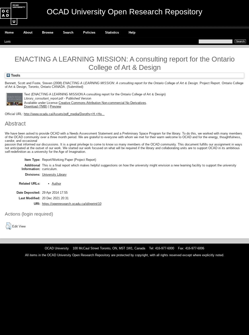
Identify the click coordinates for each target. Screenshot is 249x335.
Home (9, 32)
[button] (8, 226)
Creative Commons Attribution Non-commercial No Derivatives (102, 103)
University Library (54, 174)
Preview (55, 106)
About (27, 32)
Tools (15, 75)
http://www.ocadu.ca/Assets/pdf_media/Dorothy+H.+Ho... (64, 114)
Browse (47, 32)
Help (132, 32)
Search (68, 32)
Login (7, 41)
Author (56, 183)
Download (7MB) (35, 106)
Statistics (112, 32)
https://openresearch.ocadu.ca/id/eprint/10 (71, 204)
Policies (89, 32)
